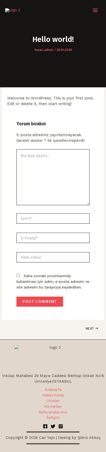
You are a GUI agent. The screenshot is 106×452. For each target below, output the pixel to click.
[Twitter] (53, 426)
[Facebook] (45, 426)
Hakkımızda (53, 395)
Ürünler (53, 401)
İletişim (53, 417)
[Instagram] (60, 426)
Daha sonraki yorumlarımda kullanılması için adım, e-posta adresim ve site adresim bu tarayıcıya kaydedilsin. (52, 281)
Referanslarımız (53, 412)
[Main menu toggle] (95, 10)
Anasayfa (53, 389)
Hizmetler (53, 406)
